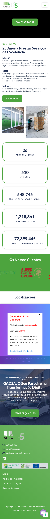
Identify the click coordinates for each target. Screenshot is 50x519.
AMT (24, 510)
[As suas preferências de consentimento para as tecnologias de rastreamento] (45, 514)
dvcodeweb (32, 510)
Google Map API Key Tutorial (21, 351)
